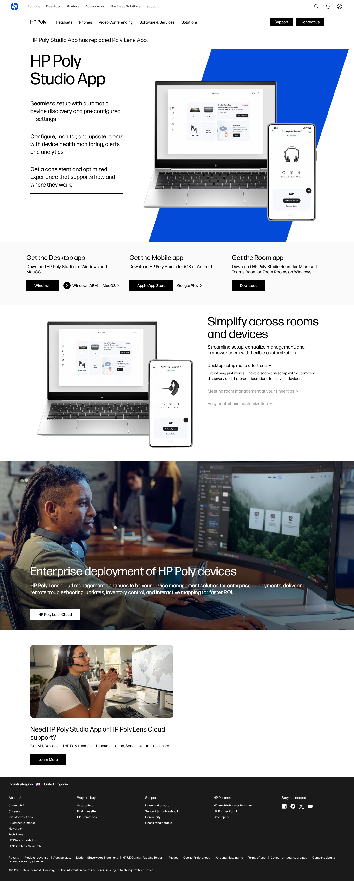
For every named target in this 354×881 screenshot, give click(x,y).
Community (152, 817)
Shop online (85, 805)
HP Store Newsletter (23, 840)
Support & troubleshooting (163, 811)
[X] (301, 806)
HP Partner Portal (225, 811)
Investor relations (21, 817)
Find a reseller (87, 811)
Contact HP (16, 805)
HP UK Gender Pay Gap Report (143, 857)
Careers (14, 811)
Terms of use (257, 857)
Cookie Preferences (196, 857)
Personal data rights (229, 857)
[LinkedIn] (284, 806)
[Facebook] (292, 806)
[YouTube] (310, 806)
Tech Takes (16, 834)
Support (152, 6)
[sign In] (339, 6)
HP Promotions (87, 817)
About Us (16, 798)
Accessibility (62, 857)
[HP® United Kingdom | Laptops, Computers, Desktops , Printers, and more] (14, 6)
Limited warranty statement (27, 861)
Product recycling (36, 857)
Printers (73, 6)
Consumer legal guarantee (289, 857)
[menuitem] (34, 6)
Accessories (95, 6)
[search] (316, 6)
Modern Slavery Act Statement (97, 857)
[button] (239, 367)
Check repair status (158, 823)
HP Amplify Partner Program (233, 805)
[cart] (328, 6)
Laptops (34, 6)
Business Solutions (126, 6)
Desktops (53, 6)
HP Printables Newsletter (26, 846)
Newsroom (16, 828)
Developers (221, 817)
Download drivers (157, 805)
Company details (323, 857)
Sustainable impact (22, 823)
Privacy (173, 857)
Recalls (14, 857)
